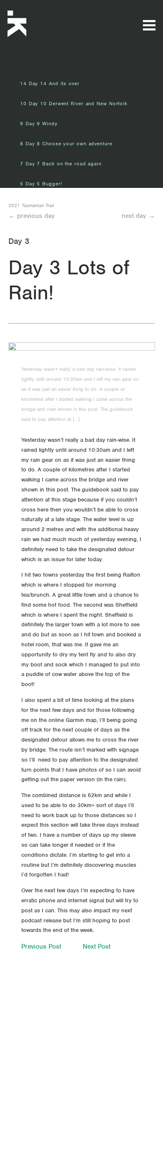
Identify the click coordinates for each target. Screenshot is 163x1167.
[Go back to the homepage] (43, 23)
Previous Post (41, 946)
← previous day (31, 216)
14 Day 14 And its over (49, 83)
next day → (138, 216)
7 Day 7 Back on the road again (61, 163)
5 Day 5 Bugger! (41, 183)
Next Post (96, 946)
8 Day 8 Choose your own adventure (66, 143)
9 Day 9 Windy (39, 123)
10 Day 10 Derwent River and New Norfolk (73, 103)
